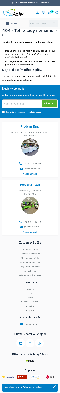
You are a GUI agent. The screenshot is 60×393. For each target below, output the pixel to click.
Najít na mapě (30, 174)
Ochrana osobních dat (30, 262)
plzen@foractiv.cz (32, 227)
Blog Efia (30, 311)
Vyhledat (54, 23)
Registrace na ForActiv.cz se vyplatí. (23, 387)
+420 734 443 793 (32, 222)
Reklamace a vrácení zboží (30, 254)
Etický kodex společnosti (30, 267)
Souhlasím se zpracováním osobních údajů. (23, 112)
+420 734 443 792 (32, 164)
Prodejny (30, 289)
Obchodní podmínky (30, 258)
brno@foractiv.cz (32, 169)
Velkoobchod (30, 271)
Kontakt (30, 298)
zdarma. (45, 3)
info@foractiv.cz (32, 324)
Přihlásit (49, 104)
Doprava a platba (30, 249)
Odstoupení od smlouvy (30, 275)
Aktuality (30, 306)
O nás (30, 293)
